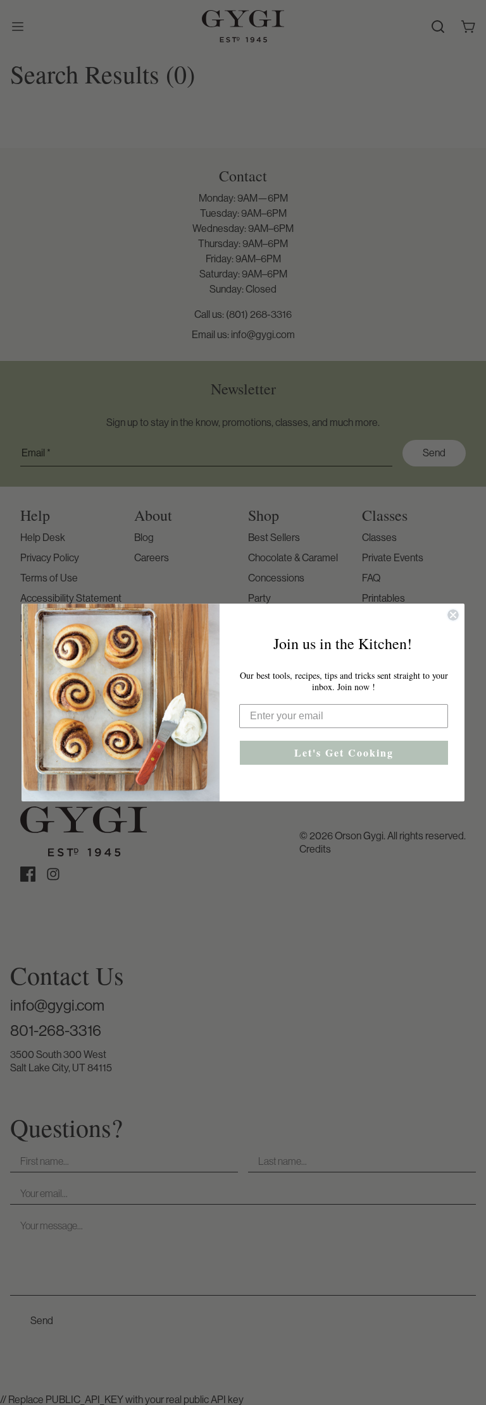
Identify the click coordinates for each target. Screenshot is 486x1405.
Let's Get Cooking (344, 752)
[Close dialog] (453, 615)
